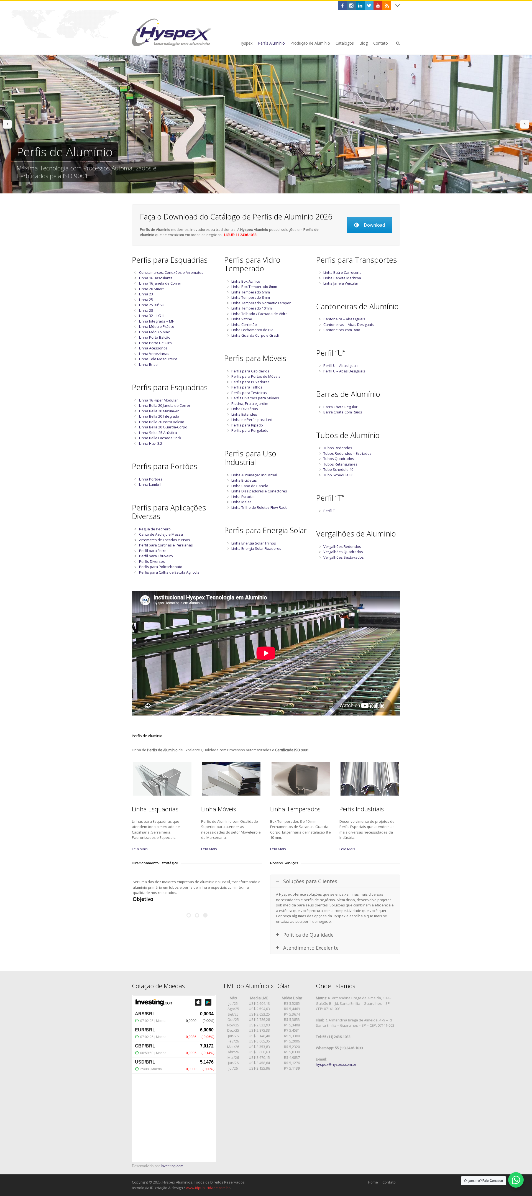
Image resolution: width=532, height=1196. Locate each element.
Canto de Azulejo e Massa (161, 534)
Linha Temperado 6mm (250, 292)
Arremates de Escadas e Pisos (164, 539)
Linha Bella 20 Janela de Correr (164, 405)
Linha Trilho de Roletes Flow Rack (259, 507)
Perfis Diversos (152, 561)
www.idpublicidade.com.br (208, 1187)
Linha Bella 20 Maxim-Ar (159, 410)
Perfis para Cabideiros (250, 371)
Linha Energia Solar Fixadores (256, 548)
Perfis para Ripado (247, 425)
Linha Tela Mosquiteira (158, 358)
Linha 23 (146, 294)
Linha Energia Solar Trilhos (253, 543)
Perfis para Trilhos (246, 387)
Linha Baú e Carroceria (342, 272)
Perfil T (329, 510)
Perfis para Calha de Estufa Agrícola (169, 572)
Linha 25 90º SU (151, 304)
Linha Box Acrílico (245, 281)
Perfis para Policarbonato (160, 566)
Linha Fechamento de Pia (252, 329)
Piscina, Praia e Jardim (249, 403)
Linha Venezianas (154, 353)
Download (374, 225)
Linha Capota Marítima (342, 277)
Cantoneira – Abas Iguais (344, 318)
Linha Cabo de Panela (249, 485)
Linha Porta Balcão (154, 337)
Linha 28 (146, 310)
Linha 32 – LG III (151, 315)
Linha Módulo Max (154, 331)
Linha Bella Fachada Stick (160, 437)
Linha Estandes (244, 414)
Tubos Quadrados (338, 458)
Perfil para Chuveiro (156, 555)
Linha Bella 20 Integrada (159, 416)
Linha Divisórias (244, 408)
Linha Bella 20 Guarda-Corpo (163, 427)
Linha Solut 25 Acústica (158, 432)
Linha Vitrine (241, 318)
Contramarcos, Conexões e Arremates (171, 272)
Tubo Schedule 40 (338, 469)
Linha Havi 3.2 (150, 443)
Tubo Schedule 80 (338, 474)
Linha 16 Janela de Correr (160, 283)
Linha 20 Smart (151, 288)
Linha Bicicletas (244, 480)
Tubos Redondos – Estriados (347, 453)
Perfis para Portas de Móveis (255, 376)
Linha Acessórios (153, 348)
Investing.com (172, 1166)
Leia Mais (140, 848)
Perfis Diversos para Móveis (255, 397)
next (524, 124)
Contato (389, 1182)
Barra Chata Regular (340, 406)
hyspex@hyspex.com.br (336, 1064)
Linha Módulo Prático (156, 326)
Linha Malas (241, 501)
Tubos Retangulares (340, 464)
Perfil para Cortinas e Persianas (166, 545)
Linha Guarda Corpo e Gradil (255, 335)
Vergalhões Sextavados (343, 557)
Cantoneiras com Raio (341, 329)
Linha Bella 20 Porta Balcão (161, 421)
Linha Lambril (150, 484)
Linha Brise (148, 364)
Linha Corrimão (244, 324)
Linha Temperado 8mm (250, 297)
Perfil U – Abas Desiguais (344, 371)
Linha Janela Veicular (340, 283)
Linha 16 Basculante (156, 277)
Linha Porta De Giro (155, 342)
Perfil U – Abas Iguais (341, 365)
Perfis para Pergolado (249, 430)
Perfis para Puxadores (250, 381)
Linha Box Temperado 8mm (254, 286)
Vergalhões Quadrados (343, 551)
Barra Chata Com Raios (342, 412)
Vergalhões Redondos (342, 546)
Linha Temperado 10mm (251, 308)
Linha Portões (150, 479)
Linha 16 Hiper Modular (158, 400)
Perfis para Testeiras (249, 392)
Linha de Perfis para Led (251, 419)
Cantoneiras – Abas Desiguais (348, 324)
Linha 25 (146, 299)
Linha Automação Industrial (254, 474)
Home (373, 1182)
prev (7, 124)
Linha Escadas (243, 496)
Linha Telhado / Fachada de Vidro (259, 313)
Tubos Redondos (337, 447)
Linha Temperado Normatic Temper (261, 302)
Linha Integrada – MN (157, 321)
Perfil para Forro (153, 550)
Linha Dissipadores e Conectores (259, 491)
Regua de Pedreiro (155, 529)
